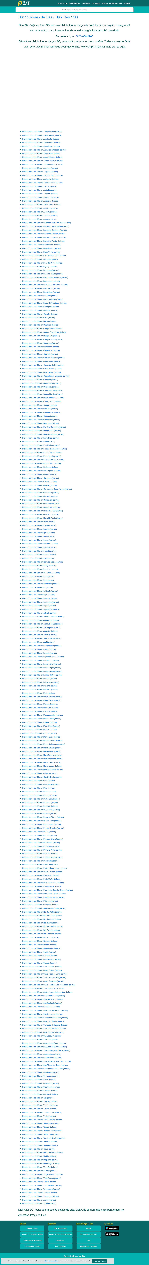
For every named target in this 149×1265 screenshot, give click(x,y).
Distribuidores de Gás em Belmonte (36, 259)
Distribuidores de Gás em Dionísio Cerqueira (40, 426)
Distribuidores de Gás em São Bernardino (39, 999)
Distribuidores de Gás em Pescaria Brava (39, 838)
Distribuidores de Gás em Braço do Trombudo (40, 303)
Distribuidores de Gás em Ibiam (35, 521)
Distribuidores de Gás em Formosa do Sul (39, 459)
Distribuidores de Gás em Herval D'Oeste (39, 518)
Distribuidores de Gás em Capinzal (36, 354)
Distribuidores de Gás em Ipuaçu (35, 565)
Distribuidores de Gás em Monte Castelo (38, 740)
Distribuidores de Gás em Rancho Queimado (40, 908)
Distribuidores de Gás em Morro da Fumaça (40, 744)
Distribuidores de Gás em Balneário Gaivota (40, 233)
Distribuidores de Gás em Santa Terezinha (39, 981)
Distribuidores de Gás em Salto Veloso (38, 959)
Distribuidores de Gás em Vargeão (36, 1167)
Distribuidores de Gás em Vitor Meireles (38, 1185)
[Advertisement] (74, 70)
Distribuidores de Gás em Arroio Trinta (37, 204)
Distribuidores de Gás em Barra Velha (37, 251)
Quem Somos (32, 1228)
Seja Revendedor (60, 1228)
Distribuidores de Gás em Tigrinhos (36, 1105)
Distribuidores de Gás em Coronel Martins (39, 397)
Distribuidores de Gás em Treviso (35, 1127)
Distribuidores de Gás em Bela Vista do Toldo (40, 255)
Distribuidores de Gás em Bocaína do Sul (39, 273)
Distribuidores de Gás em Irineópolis (37, 583)
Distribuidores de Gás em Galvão (35, 474)
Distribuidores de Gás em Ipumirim (36, 569)
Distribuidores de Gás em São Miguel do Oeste (41, 1065)
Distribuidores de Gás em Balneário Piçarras (40, 237)
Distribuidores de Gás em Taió (34, 1097)
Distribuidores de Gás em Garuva (35, 481)
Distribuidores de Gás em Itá (33, 587)
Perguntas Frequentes (88, 1234)
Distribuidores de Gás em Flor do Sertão (38, 452)
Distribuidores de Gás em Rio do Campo (38, 915)
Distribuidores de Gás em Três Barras (37, 1123)
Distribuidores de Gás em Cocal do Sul (38, 383)
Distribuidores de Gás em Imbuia (35, 547)
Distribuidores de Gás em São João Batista (39, 1021)
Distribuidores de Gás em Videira (35, 1181)
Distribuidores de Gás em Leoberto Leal (38, 671)
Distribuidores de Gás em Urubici (35, 1156)
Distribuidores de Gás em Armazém (36, 200)
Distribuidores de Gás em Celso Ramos (38, 368)
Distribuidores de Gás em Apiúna (35, 186)
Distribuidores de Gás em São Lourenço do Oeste (42, 1050)
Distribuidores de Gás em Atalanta (36, 215)
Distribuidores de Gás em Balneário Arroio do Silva (42, 222)
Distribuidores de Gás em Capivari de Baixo (40, 357)
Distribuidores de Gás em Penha (35, 831)
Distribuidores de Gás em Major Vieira (37, 700)
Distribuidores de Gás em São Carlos (37, 1006)
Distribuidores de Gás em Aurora (35, 219)
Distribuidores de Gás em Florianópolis (38, 456)
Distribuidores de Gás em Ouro (34, 780)
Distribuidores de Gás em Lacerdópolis (38, 645)
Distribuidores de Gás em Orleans (36, 773)
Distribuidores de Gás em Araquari (36, 193)
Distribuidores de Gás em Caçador (36, 313)
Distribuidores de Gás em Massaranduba (38, 715)
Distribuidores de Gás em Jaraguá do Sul (39, 623)
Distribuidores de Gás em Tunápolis (36, 1145)
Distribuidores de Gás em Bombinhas (37, 292)
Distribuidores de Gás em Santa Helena (38, 970)
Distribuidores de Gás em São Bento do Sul (40, 995)
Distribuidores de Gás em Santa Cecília (38, 966)
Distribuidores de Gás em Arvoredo (36, 208)
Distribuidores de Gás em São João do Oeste (40, 1028)
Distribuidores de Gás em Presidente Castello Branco (43, 890)
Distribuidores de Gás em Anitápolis (36, 179)
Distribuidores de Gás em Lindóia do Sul (38, 674)
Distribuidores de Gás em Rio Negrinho (38, 933)
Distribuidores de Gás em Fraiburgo (36, 467)
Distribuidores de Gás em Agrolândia (37, 138)
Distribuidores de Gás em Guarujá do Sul (39, 510)
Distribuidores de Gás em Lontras (35, 678)
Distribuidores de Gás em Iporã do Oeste (38, 561)
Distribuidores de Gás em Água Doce (37, 146)
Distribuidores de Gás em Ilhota (35, 536)
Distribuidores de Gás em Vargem (36, 1170)
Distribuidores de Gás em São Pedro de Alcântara (42, 1068)
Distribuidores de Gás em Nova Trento (37, 762)
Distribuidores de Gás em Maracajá (36, 704)
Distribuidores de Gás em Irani (34, 576)
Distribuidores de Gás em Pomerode (37, 860)
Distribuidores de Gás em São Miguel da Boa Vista (42, 1061)
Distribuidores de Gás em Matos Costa (38, 718)
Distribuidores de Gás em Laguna (35, 653)
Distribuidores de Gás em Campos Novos (39, 339)
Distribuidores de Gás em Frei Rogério (37, 470)
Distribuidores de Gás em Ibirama (35, 529)
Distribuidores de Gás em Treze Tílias (37, 1134)
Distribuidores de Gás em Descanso (36, 423)
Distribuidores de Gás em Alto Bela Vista (38, 164)
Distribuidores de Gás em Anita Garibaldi (38, 175)
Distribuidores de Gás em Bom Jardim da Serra (41, 277)
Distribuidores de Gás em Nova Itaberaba (39, 758)
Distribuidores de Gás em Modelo (35, 729)
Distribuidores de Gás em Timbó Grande (38, 1119)
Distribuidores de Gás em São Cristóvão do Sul (41, 1010)
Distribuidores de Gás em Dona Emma (38, 430)
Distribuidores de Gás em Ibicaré (35, 525)
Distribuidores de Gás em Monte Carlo (37, 736)
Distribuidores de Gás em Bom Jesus (37, 281)
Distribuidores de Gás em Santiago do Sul (39, 988)
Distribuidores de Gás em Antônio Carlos (38, 182)
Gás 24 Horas (60, 1246)
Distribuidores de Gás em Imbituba (36, 543)
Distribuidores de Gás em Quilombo (36, 904)
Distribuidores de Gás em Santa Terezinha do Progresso (45, 984)
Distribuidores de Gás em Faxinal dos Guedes (40, 448)
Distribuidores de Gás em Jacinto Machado (39, 616)
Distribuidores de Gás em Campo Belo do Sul (40, 332)
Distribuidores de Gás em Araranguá (37, 197)
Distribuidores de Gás (35, 16)
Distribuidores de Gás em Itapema (36, 598)
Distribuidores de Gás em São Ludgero (38, 1054)
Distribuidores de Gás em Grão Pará (37, 492)
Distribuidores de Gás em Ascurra (36, 211)
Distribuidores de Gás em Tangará (36, 1101)
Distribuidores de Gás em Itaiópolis (36, 591)
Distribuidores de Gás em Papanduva (37, 809)
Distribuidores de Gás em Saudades (37, 1072)
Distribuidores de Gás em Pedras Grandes (39, 828)
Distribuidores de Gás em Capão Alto (37, 350)
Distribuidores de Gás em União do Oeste (39, 1152)
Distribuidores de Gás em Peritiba (35, 835)
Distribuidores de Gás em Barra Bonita (38, 248)
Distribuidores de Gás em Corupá (35, 405)
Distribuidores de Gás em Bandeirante (37, 244)
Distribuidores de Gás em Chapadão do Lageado (42, 375)
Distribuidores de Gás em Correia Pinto (38, 401)
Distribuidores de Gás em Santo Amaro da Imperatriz (43, 992)
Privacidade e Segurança (32, 1240)
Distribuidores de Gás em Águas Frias (37, 153)
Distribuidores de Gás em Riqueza (36, 941)
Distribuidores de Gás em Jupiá (35, 642)
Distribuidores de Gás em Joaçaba (36, 631)
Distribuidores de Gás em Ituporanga (37, 609)
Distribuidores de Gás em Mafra (35, 693)
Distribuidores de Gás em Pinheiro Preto (38, 849)
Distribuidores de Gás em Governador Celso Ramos (43, 488)
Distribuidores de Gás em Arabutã (36, 189)
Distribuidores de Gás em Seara (35, 1079)
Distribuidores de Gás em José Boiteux (38, 638)
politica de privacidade (51, 1261)
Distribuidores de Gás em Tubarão (36, 1141)
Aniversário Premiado (88, 1246)
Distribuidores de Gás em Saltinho (36, 955)
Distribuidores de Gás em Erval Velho (37, 445)
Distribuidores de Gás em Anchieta (36, 168)
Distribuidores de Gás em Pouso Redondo (39, 882)
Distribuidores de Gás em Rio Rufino (37, 937)
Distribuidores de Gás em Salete (35, 952)
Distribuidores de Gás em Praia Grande (38, 886)
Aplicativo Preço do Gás (74, 1256)
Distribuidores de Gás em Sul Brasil (36, 1094)
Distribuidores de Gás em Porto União (37, 879)
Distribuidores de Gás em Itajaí (34, 594)
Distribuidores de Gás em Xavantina (36, 1196)
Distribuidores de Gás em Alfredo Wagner (39, 160)
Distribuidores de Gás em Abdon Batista (38, 131)
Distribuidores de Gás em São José (36, 1039)
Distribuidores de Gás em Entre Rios (37, 437)
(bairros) (58, 131)
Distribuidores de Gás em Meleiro (35, 722)
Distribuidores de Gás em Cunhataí (36, 416)
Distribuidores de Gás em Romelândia (37, 948)
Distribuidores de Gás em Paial (34, 787)
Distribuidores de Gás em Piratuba (36, 853)
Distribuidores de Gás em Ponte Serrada (38, 871)
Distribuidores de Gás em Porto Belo (37, 875)
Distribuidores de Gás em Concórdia (37, 386)
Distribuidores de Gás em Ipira (34, 558)
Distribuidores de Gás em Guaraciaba (37, 503)
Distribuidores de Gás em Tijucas (35, 1108)
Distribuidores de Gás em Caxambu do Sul (39, 364)
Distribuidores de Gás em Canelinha (37, 343)
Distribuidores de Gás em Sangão (36, 962)
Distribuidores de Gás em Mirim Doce (37, 725)
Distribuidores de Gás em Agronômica (37, 142)
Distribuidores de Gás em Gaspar (35, 485)
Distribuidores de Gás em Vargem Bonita (38, 1174)
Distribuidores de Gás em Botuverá (36, 295)
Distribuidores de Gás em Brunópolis (37, 306)
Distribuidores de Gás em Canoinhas (37, 346)
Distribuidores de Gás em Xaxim (35, 1199)
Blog (88, 1240)
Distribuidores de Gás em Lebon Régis (38, 667)
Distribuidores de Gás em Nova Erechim (38, 755)
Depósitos (60, 1240)
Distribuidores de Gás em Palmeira (36, 802)
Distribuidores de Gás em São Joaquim (38, 1035)
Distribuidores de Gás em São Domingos (38, 1014)
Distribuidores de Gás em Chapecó (36, 379)
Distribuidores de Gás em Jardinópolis (37, 627)
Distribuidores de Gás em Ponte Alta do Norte (40, 868)
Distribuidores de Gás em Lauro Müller (38, 663)
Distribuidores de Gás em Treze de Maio (38, 1130)
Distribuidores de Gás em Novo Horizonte (39, 769)
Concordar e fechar (99, 1261)
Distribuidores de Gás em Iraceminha (37, 572)
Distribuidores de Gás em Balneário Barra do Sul (42, 226)
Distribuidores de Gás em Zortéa (35, 1203)
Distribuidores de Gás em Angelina (36, 171)
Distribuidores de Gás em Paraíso (36, 813)
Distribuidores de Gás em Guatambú (37, 514)
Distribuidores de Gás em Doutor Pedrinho (39, 434)
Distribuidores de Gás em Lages (35, 649)
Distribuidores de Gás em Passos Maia (38, 820)
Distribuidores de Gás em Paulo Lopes (37, 824)
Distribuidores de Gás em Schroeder (37, 1075)
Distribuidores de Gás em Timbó (35, 1116)
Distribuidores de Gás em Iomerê (35, 554)
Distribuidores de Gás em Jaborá (35, 612)
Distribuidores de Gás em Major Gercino (38, 696)
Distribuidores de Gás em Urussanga (37, 1163)
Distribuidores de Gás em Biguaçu (36, 266)
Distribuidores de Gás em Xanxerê (36, 1192)
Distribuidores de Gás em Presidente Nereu (40, 897)
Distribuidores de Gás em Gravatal (36, 496)
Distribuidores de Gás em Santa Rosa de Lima (41, 973)
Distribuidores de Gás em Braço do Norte (39, 299)
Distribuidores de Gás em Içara (34, 532)
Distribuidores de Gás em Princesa (36, 900)
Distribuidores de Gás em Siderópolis (37, 1086)
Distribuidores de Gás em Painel (35, 791)
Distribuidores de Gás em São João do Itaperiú (41, 1024)
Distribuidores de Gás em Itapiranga (36, 601)
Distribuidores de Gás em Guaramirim (37, 507)
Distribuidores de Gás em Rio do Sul (37, 922)
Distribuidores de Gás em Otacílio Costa (38, 777)
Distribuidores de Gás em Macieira (36, 689)
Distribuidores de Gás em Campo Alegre (38, 328)
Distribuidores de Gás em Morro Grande (38, 747)
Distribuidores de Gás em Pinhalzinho (37, 846)
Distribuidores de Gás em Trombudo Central (40, 1137)
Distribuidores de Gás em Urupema (36, 1159)
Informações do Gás (32, 1246)
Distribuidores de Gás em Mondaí (35, 733)
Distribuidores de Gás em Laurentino (37, 660)
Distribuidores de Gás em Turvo (35, 1148)
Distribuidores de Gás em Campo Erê (37, 335)
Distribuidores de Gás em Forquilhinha (37, 463)
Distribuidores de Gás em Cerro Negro (37, 372)
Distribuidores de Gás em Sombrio (36, 1090)
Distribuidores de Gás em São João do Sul (39, 1032)
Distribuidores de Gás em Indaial (35, 550)
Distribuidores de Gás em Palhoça (36, 795)
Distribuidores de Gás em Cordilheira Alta (39, 390)
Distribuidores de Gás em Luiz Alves (37, 682)
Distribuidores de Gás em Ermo (35, 441)
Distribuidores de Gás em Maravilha (36, 707)
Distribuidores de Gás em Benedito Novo (38, 262)
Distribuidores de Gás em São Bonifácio (38, 1003)
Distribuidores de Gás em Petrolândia (37, 842)
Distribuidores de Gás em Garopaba (36, 478)
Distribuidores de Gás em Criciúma (36, 408)
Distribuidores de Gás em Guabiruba (37, 499)
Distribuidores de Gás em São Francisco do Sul (41, 1017)
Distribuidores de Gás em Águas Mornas (38, 157)
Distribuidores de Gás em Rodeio (35, 944)
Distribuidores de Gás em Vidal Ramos (38, 1178)
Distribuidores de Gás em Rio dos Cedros (39, 926)
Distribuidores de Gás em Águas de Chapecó (40, 149)
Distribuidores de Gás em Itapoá (35, 605)
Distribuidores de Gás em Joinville (36, 634)
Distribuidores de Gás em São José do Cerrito (40, 1046)
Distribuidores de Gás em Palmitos (36, 806)
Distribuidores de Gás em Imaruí (35, 540)
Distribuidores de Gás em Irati (34, 580)
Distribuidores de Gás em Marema (36, 711)
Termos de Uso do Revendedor (60, 1234)
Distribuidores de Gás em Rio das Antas (38, 911)
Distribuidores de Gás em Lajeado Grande (39, 656)
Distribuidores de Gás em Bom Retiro (37, 288)
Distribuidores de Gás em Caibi (35, 317)
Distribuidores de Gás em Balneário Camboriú (40, 230)
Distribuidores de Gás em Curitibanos (37, 419)
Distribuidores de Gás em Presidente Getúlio (40, 893)
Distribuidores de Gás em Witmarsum (37, 1189)
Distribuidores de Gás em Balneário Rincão (39, 241)
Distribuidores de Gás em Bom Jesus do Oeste (41, 284)
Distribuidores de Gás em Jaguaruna (37, 620)
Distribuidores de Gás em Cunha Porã (37, 412)
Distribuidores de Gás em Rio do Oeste (38, 919)
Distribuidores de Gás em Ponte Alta (37, 864)
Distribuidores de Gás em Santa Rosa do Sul (40, 977)
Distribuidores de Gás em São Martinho (38, 1057)
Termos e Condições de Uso (32, 1234)
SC (75, 16)
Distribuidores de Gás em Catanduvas (37, 361)
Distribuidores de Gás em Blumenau (37, 270)
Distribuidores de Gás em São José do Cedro (40, 1043)
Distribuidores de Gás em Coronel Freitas (39, 394)
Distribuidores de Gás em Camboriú (36, 324)
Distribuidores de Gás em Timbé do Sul (38, 1112)
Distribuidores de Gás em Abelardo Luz (38, 135)
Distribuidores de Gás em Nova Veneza (38, 766)
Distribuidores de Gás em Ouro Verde (37, 784)
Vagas (88, 1228)
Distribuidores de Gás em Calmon (36, 321)
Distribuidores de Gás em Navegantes (37, 751)
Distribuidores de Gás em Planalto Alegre (39, 857)
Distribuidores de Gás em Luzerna (36, 685)
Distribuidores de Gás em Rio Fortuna (37, 930)
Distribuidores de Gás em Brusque (36, 310)
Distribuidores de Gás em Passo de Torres (39, 817)
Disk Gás (62, 16)
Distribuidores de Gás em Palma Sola (37, 798)
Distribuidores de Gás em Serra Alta (36, 1083)
